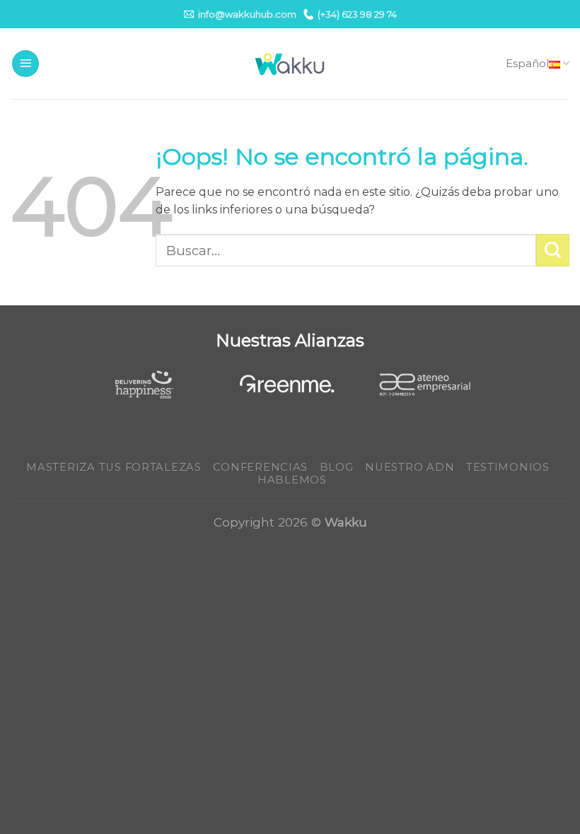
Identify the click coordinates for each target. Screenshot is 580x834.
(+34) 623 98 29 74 (357, 14)
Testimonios (508, 467)
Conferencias (260, 467)
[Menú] (25, 64)
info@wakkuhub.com (247, 14)
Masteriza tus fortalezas (114, 467)
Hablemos (292, 480)
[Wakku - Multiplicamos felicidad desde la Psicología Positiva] (290, 64)
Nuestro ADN (409, 467)
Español (527, 63)
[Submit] (552, 250)
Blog (337, 467)
